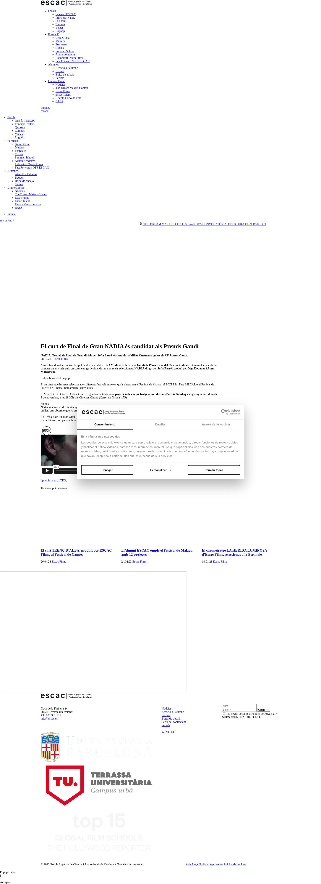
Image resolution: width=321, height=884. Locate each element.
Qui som (61, 21)
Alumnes (53, 64)
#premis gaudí (49, 480)
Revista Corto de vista (68, 98)
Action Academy (65, 54)
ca (44, 111)
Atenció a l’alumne (67, 67)
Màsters (60, 41)
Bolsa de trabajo (65, 74)
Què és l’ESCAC (66, 14)
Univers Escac (56, 81)
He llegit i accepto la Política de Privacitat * (252, 713)
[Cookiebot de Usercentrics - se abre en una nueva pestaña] (223, 412)
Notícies (166, 708)
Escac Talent (63, 94)
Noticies (60, 84)
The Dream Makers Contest (72, 87)
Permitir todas (214, 470)
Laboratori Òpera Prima (69, 57)
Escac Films (63, 91)
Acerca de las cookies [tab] (216, 424)
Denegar (107, 470)
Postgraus (61, 44)
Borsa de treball (171, 718)
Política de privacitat (211, 864)
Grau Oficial (63, 37)
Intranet (45, 107)
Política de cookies (235, 864)
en (47, 111)
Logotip (60, 31)
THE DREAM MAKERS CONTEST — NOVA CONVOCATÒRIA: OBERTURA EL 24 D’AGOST (191, 224)
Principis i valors (65, 17)
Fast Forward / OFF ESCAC (73, 61)
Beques (60, 71)
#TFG (63, 480)
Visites (59, 27)
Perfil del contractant (174, 721)
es (42, 111)
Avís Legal (192, 864)
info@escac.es (49, 718)
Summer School (65, 51)
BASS (59, 101)
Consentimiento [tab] (104, 424)
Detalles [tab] (160, 424)
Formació (53, 34)
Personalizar (158, 470)
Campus (60, 24)
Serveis (60, 77)
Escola (52, 10)
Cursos (60, 47)
